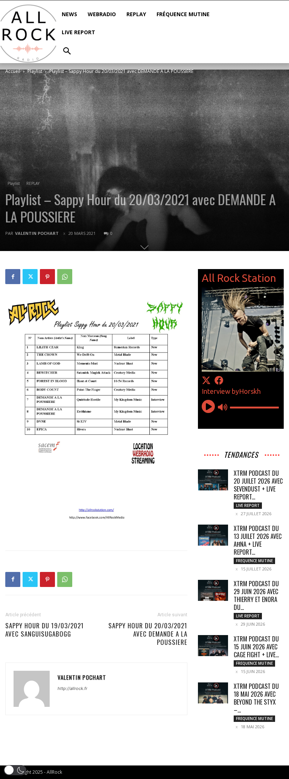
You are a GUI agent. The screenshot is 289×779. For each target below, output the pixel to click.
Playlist (34, 71)
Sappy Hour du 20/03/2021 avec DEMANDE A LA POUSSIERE (147, 634)
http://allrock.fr (72, 688)
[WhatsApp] (64, 276)
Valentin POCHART (37, 233)
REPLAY (33, 183)
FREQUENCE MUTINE (254, 560)
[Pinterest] (47, 276)
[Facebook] (12, 276)
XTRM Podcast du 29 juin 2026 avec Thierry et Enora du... (256, 595)
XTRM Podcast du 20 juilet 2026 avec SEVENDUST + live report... (258, 485)
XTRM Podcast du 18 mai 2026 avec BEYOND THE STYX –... (256, 698)
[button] (15, 770)
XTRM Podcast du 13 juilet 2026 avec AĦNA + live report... (257, 540)
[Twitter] (30, 276)
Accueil (12, 71)
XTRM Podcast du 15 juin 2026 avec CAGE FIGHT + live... (256, 646)
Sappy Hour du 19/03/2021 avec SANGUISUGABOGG (44, 630)
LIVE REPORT (248, 505)
